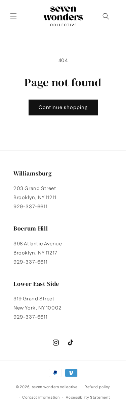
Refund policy (97, 387)
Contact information (40, 397)
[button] (13, 16)
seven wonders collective (55, 387)
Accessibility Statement (88, 397)
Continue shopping (63, 107)
